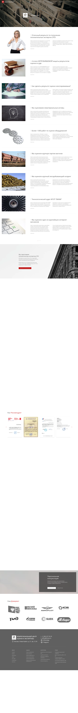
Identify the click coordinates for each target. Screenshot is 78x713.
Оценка (28, 650)
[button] (6, 427)
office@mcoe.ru (46, 638)
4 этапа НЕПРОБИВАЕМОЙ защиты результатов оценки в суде (49, 62)
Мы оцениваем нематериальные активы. (48, 108)
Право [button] (44, 1)
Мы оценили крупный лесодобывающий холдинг (51, 176)
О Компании (67, 1)
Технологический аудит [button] (52, 1)
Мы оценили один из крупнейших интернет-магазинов (48, 221)
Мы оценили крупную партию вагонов (47, 153)
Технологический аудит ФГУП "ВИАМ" (47, 199)
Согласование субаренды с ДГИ (60, 660)
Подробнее (32, 48)
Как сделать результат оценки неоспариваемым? (51, 86)
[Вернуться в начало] (8, 2)
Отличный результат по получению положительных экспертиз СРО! (45, 36)
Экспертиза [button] (38, 1)
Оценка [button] (32, 1)
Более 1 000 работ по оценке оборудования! (49, 131)
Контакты (74, 1)
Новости (61, 1)
